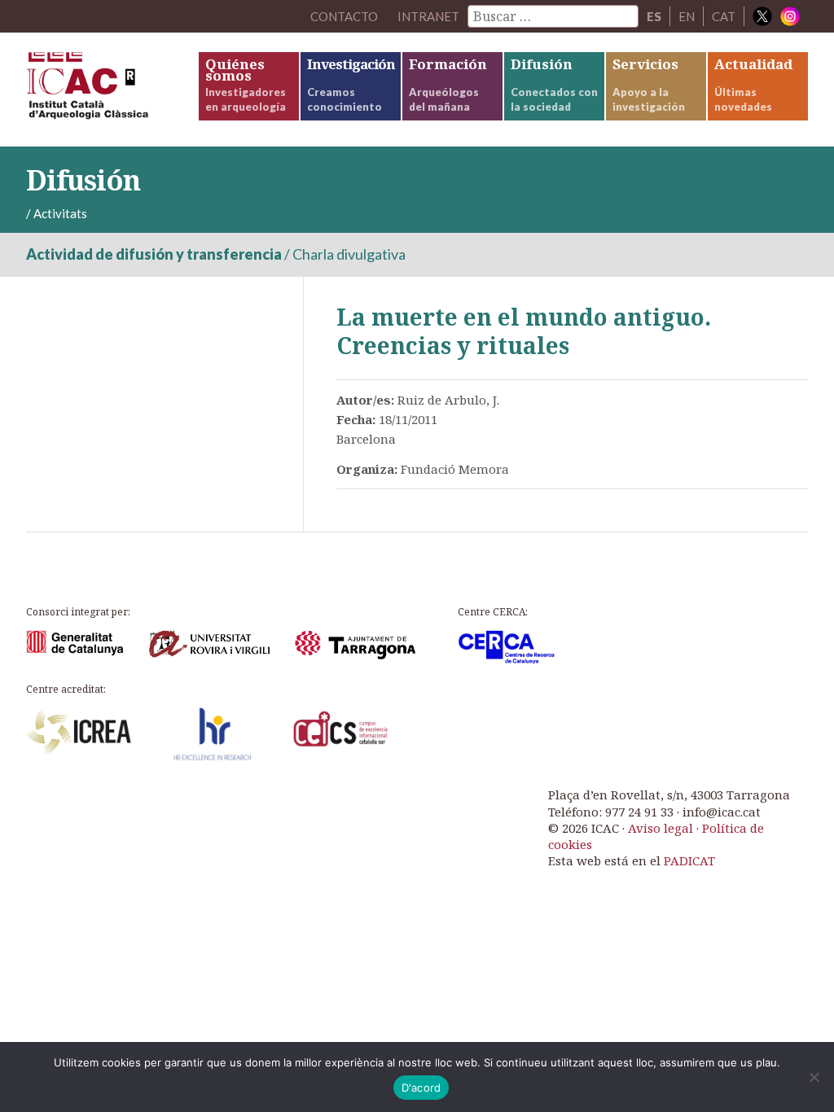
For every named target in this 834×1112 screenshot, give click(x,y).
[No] (813, 1077)
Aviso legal (660, 828)
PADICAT (689, 860)
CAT (723, 16)
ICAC (111, 89)
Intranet (428, 16)
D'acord (421, 1087)
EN (686, 16)
